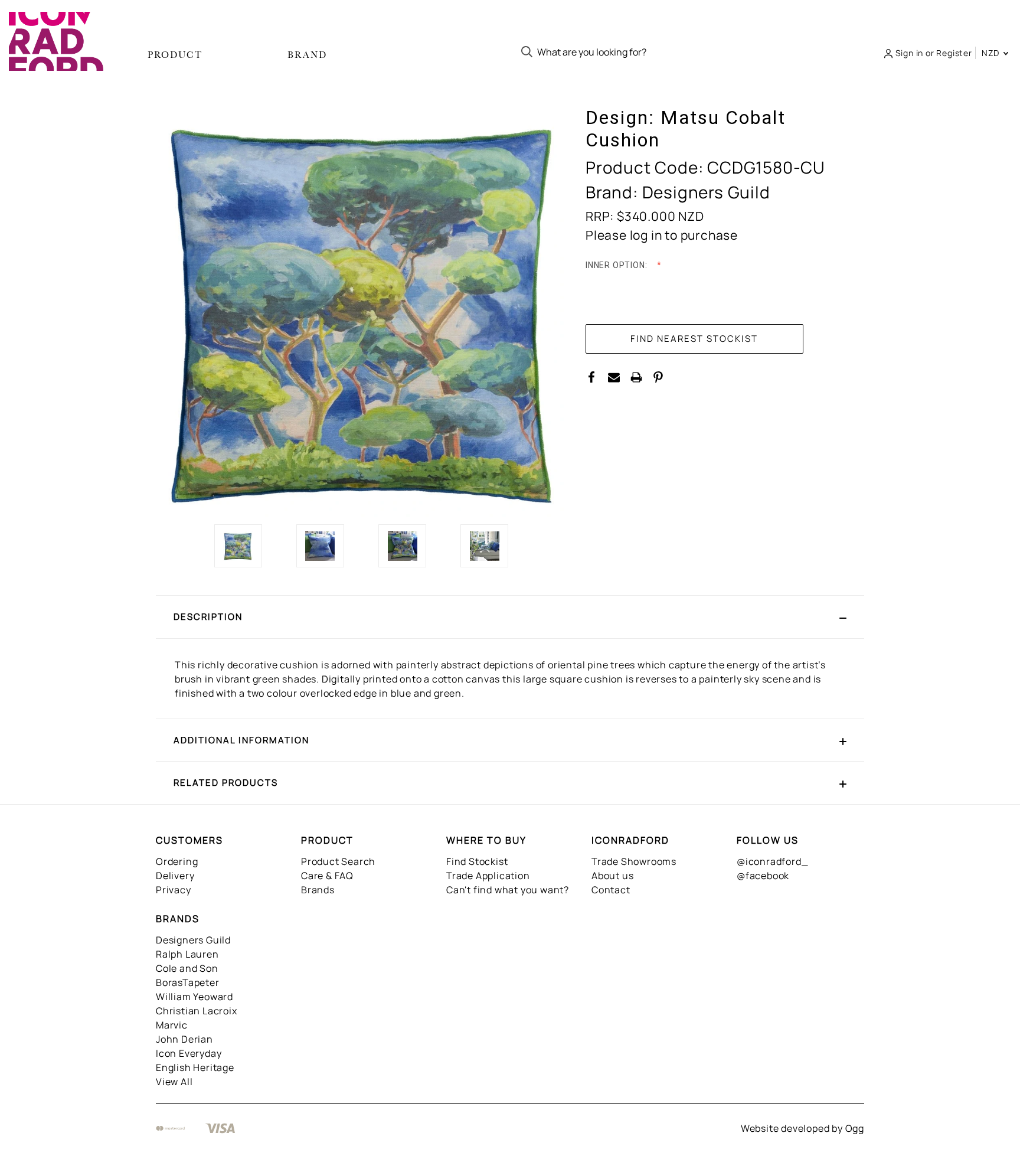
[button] (510, 617)
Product (175, 54)
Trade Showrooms (633, 861)
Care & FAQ (327, 875)
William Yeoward (194, 996)
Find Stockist (477, 861)
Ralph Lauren (187, 954)
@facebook (763, 875)
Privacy (173, 889)
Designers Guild (193, 939)
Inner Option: (617, 265)
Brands (318, 889)
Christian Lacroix (196, 1010)
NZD (992, 52)
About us (612, 875)
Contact (610, 889)
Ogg (854, 1128)
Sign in (909, 52)
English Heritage (195, 1067)
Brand (307, 54)
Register (954, 52)
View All (174, 1081)
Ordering (177, 861)
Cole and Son (187, 968)
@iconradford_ (772, 861)
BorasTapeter (188, 982)
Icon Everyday (188, 1053)
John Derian (184, 1039)
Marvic (172, 1024)
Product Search (338, 861)
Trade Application (488, 875)
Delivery (175, 875)
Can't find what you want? (507, 889)
